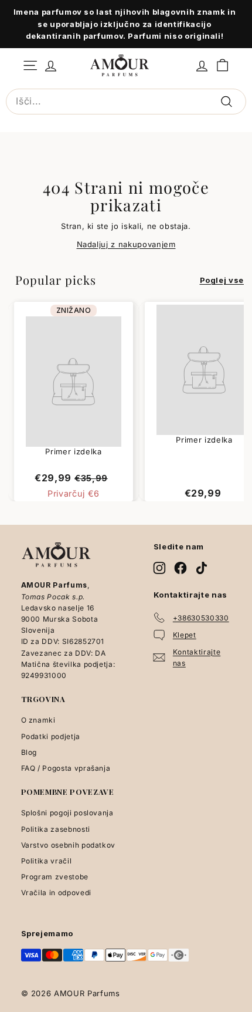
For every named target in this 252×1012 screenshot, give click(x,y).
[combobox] (126, 101)
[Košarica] (222, 65)
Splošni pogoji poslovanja (67, 812)
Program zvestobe (54, 876)
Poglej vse (222, 280)
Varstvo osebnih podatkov (68, 845)
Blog (29, 752)
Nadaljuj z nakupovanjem (126, 244)
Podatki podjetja (50, 736)
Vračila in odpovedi (56, 892)
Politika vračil (46, 860)
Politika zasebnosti (55, 829)
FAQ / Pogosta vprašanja (66, 768)
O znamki (38, 720)
